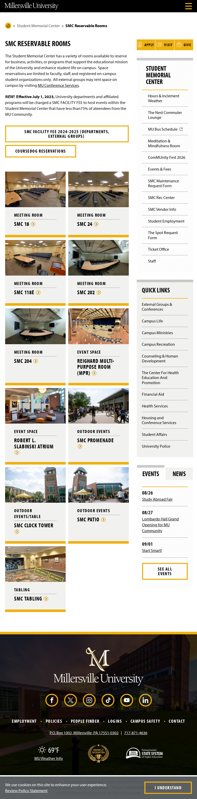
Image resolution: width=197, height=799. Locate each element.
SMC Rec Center (161, 197)
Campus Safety (145, 721)
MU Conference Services (58, 85)
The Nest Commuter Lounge (165, 115)
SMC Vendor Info (162, 209)
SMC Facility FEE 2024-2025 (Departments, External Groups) (67, 134)
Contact (177, 721)
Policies (54, 721)
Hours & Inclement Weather (163, 98)
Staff (152, 261)
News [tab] (179, 473)
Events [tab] (150, 473)
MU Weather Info (48, 758)
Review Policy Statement (26, 790)
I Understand (168, 788)
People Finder (85, 721)
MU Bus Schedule (164, 131)
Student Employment (166, 221)
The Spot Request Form (163, 235)
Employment (24, 721)
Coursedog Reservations (40, 151)
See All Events (165, 571)
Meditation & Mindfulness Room (164, 143)
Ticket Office (158, 249)
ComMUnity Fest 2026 (166, 157)
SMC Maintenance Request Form (163, 183)
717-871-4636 (135, 732)
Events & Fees (159, 169)
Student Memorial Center (38, 25)
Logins (115, 721)
